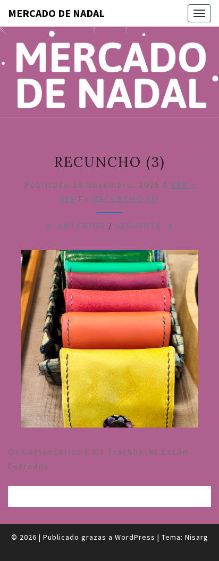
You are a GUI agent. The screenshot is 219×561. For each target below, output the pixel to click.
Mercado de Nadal (56, 13)
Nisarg (196, 537)
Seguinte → (144, 225)
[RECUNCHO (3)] (109, 342)
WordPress (135, 537)
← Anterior (76, 225)
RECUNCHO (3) (125, 199)
